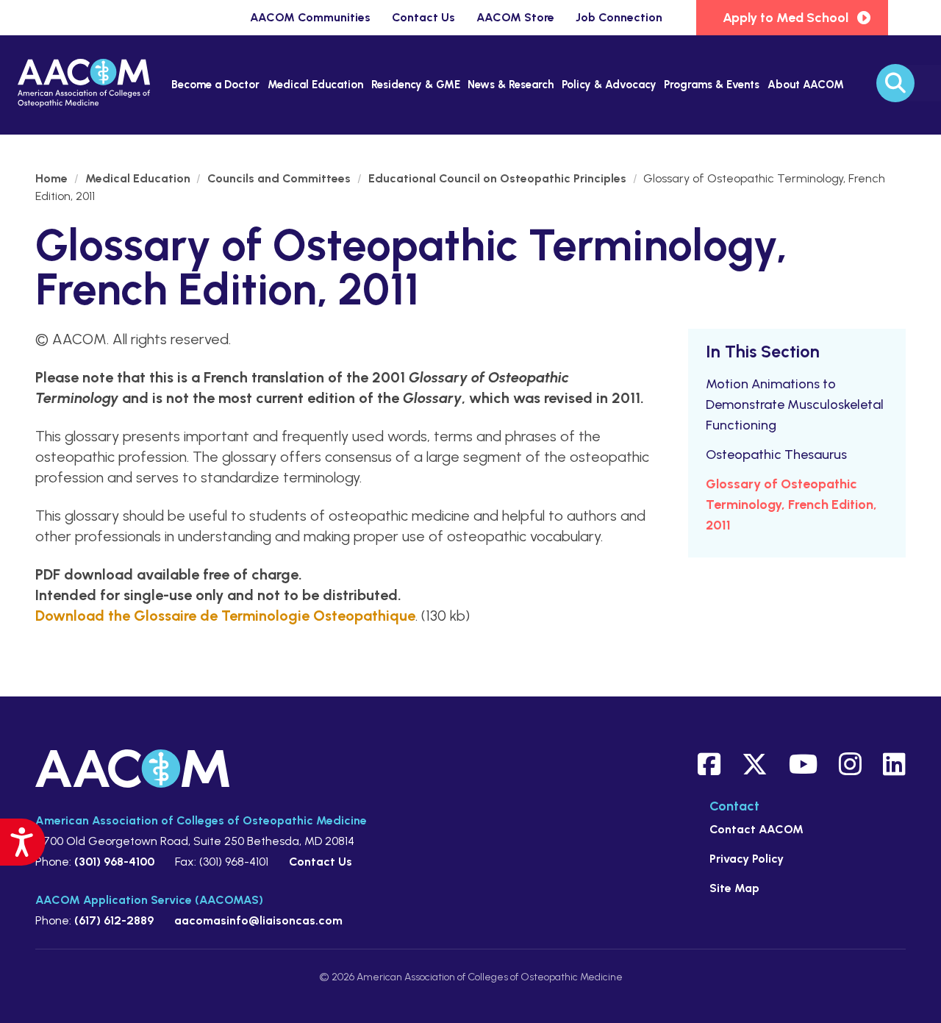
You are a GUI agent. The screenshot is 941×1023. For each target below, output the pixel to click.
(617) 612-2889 (114, 920)
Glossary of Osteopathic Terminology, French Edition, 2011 (791, 504)
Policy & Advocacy (609, 84)
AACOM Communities (310, 17)
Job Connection (619, 17)
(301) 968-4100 (114, 862)
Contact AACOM (756, 829)
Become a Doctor (215, 84)
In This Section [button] (763, 351)
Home (53, 178)
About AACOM (806, 84)
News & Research (511, 84)
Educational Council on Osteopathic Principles (498, 178)
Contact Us (423, 17)
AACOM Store (515, 17)
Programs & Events (711, 84)
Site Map (734, 888)
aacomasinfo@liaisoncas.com (258, 920)
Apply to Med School (785, 18)
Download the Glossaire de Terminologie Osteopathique (225, 615)
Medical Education (315, 84)
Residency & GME (415, 84)
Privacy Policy (746, 859)
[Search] (895, 83)
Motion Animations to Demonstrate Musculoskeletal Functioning (795, 404)
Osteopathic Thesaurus (776, 454)
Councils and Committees (280, 178)
